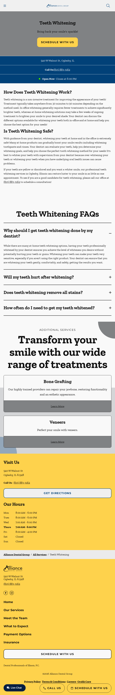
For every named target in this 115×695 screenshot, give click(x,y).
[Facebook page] (6, 593)
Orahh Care (84, 681)
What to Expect (16, 626)
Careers (71, 681)
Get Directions (57, 493)
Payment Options (17, 634)
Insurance (11, 642)
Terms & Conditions (54, 681)
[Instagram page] (12, 593)
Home (8, 602)
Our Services (14, 610)
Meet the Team (15, 618)
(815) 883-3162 (62, 69)
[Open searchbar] (108, 5)
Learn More (57, 406)
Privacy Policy (32, 681)
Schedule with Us (57, 42)
